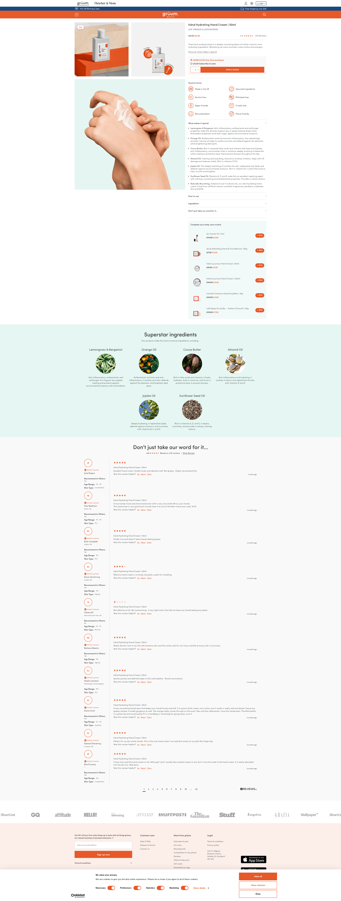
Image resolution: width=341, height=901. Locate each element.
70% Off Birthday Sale (90, 8)
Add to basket (232, 69)
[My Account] (246, 3)
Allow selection (258, 885)
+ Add (259, 235)
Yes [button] (138, 474)
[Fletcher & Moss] (105, 3)
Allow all (258, 876)
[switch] (137, 888)
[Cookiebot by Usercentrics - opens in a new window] (78, 896)
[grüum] (170, 14)
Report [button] (143, 474)
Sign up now (103, 854)
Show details (199, 888)
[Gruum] (83, 3)
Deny (258, 894)
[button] (144, 789)
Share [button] (149, 474)
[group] (170, 475)
